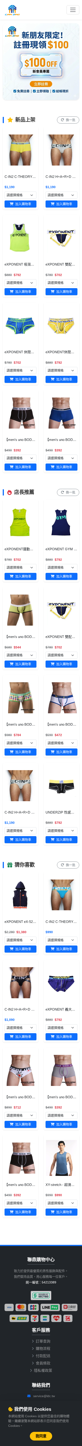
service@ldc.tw (44, 1396)
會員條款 (43, 1363)
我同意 (41, 1436)
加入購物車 (22, 204)
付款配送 (43, 1356)
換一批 (70, 120)
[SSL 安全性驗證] (41, 1295)
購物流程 (43, 1349)
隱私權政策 (43, 1370)
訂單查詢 (43, 1341)
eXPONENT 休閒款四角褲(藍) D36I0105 (35, 352)
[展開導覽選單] (73, 9)
